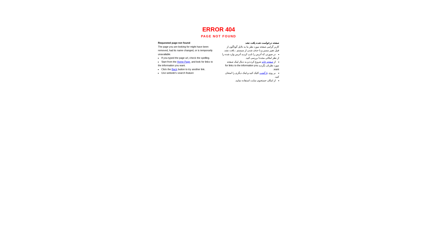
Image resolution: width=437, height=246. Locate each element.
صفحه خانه (267, 61)
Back (174, 69)
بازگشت (263, 73)
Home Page (183, 61)
